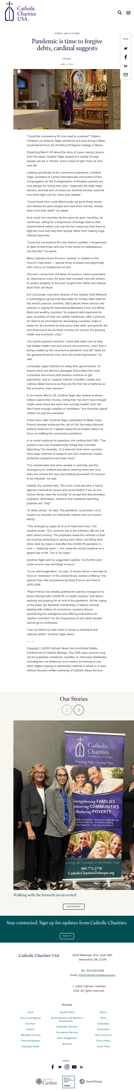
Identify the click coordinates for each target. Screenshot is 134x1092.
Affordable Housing (30, 1035)
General (67, 59)
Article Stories (72, 33)
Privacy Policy (103, 1040)
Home (30, 1012)
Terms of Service (103, 1035)
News (103, 1018)
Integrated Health (30, 1046)
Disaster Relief (67, 1012)
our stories (73, 906)
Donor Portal (103, 1046)
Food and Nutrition (30, 1040)
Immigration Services (67, 1026)
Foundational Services (67, 1032)
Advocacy (67, 1043)
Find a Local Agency (30, 1018)
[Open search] (120, 13)
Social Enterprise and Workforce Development (67, 1019)
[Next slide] (79, 710)
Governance (103, 1029)
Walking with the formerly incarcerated (44, 895)
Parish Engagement (67, 1038)
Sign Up (67, 936)
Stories (58, 33)
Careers (30, 1029)
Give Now (30, 1023)
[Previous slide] (67, 710)
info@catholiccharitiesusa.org (96, 975)
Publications (103, 1023)
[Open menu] (128, 13)
